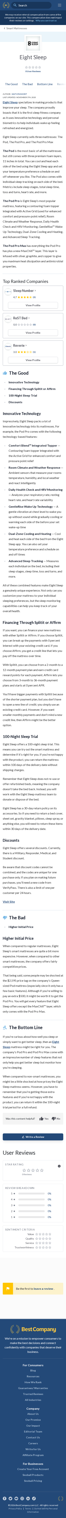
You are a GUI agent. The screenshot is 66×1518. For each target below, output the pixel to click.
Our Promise (33, 1419)
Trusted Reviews (33, 1394)
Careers (33, 1443)
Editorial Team (33, 1431)
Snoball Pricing (33, 1480)
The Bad (27, 84)
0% (49, 1193)
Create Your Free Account (33, 1469)
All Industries (33, 1399)
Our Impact (33, 1425)
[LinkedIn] (28, 1498)
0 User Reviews (33, 71)
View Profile (33, 305)
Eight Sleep (10, 102)
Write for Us (33, 1449)
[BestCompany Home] (6, 5)
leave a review (44, 1288)
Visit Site (9, 901)
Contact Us (33, 1437)
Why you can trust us (46, 20)
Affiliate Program (33, 1455)
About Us (33, 1413)
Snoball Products (33, 1474)
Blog (33, 1370)
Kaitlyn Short (19, 94)
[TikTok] (34, 1498)
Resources (33, 1376)
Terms (28, 1508)
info (59, 1166)
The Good (11, 84)
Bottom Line (45, 84)
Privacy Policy (15, 1508)
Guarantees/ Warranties (33, 1388)
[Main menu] (59, 5)
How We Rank (33, 1382)
